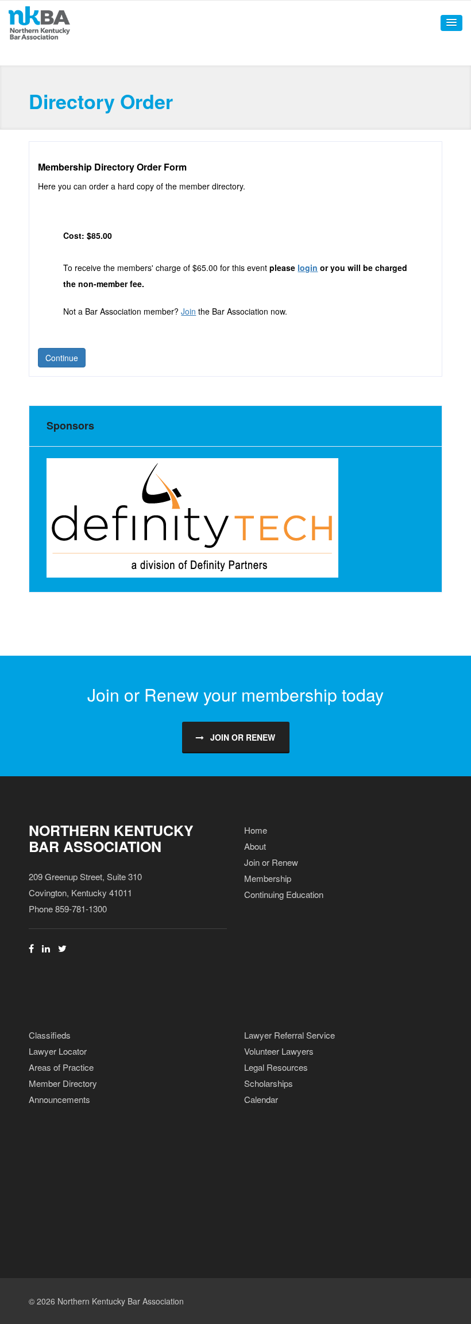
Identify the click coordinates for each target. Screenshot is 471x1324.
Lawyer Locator (58, 1051)
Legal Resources (276, 1067)
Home (255, 830)
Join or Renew (242, 737)
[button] (451, 23)
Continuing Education (283, 894)
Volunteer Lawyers (279, 1051)
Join (188, 311)
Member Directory (63, 1083)
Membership (267, 878)
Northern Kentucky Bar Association (111, 838)
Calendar (261, 1099)
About (255, 846)
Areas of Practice (61, 1067)
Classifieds (50, 1035)
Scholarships (268, 1083)
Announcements (59, 1099)
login (308, 267)
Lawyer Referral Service (289, 1035)
